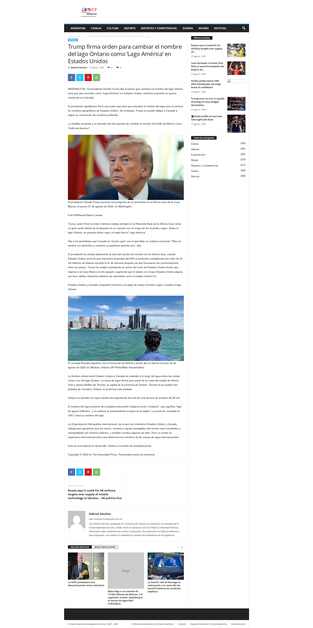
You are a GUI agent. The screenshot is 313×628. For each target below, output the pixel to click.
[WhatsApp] (96, 77)
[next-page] (182, 547)
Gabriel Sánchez (79, 67)
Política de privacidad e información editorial (153, 624)
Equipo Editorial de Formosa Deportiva (209, 624)
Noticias (220, 28)
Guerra (188, 28)
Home (70, 36)
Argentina (78, 28)
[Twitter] (80, 77)
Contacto (182, 624)
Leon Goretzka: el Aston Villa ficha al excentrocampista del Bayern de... (207, 66)
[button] (244, 28)
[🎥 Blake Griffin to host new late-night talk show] (236, 124)
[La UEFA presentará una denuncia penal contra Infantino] (86, 566)
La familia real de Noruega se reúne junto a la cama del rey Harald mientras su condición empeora (164, 587)
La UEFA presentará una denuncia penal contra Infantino (86, 584)
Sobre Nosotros (238, 624)
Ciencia (96, 28)
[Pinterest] (88, 77)
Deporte (129, 28)
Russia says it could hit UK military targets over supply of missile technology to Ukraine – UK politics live (95, 494)
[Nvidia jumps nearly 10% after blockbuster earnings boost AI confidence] (236, 86)
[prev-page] (178, 547)
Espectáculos (198, 154)
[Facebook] (71, 77)
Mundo (204, 28)
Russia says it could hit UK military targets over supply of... (206, 48)
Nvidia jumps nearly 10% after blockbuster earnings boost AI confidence (206, 84)
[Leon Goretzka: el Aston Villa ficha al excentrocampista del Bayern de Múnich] (236, 68)
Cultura (113, 28)
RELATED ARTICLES (80, 547)
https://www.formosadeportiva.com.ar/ (105, 519)
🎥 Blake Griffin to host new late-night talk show (206, 118)
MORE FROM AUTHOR (104, 547)
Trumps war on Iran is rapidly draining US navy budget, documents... (207, 102)
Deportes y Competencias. (159, 28)
